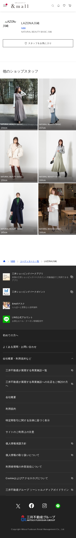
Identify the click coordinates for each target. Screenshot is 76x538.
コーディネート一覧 (29, 261)
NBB (23, 28)
